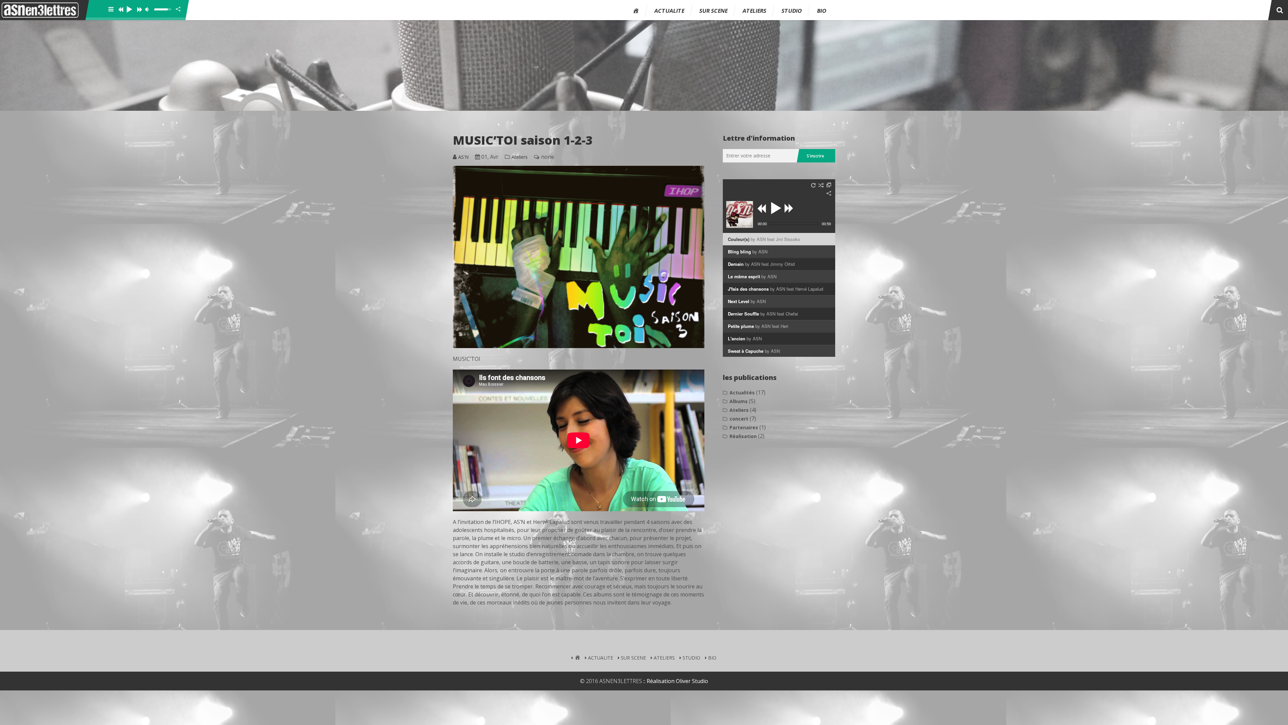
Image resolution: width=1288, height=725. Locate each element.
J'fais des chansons (775, 289)
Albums (739, 401)
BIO (821, 10)
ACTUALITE (669, 10)
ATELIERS (754, 10)
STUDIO (792, 10)
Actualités (742, 392)
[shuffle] (821, 185)
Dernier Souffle (763, 313)
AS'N (463, 157)
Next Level (747, 301)
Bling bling (747, 251)
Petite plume (758, 326)
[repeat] (813, 185)
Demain (761, 264)
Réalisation (743, 436)
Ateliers (520, 157)
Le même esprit (752, 276)
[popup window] (829, 185)
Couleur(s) (764, 239)
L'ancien (745, 338)
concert (739, 419)
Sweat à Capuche (754, 351)
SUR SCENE (713, 10)
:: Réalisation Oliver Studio (675, 681)
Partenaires (744, 427)
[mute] (149, 9)
